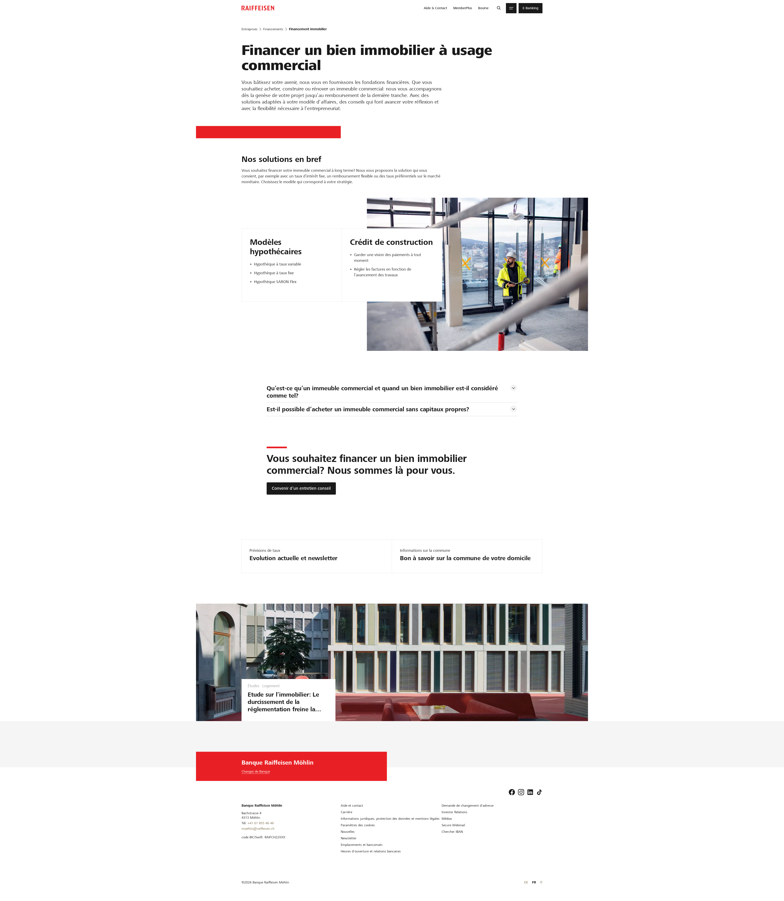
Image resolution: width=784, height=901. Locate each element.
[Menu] (511, 8)
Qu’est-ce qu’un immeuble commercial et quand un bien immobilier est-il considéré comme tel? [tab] (383, 392)
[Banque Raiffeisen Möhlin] (258, 8)
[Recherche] (498, 8)
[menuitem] (435, 8)
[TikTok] (539, 792)
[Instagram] (521, 792)
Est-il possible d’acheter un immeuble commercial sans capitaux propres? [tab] (368, 409)
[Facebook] (512, 792)
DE (526, 882)
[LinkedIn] (530, 792)
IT (541, 882)
